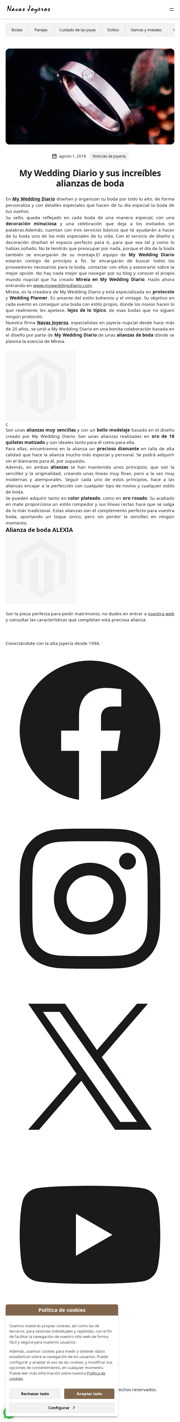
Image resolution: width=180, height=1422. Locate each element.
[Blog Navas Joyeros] (29, 9)
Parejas (41, 29)
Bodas (17, 29)
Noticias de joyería (109, 156)
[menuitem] (17, 29)
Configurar (59, 1407)
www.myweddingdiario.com (62, 285)
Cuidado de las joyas (77, 29)
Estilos (113, 29)
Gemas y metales (146, 29)
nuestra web (161, 614)
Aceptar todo (89, 1393)
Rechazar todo (35, 1393)
